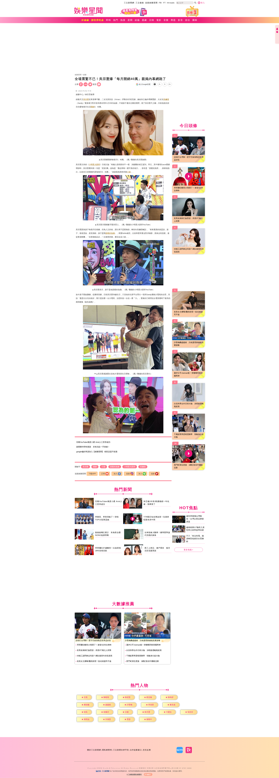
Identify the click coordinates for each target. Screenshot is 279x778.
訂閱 (103, 474)
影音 (180, 20)
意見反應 (147, 750)
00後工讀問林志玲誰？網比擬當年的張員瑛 (94, 656)
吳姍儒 (166, 99)
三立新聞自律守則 (121, 750)
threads (171, 3)
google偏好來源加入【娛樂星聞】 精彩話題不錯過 (96, 452)
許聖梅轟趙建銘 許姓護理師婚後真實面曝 (142, 640)
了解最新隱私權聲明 (135, 774)
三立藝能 (140, 3)
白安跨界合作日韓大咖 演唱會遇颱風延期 (144, 650)
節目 (187, 20)
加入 (115, 474)
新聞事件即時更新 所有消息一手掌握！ (93, 447)
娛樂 (84, 74)
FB (160, 3)
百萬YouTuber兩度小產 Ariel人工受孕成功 (93, 442)
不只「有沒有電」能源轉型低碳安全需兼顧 (195, 538)
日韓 (151, 20)
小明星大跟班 (94, 165)
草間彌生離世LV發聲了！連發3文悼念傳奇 (94, 645)
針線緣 (85, 20)
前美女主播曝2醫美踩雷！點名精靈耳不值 (94, 661)
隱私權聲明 (107, 750)
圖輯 (194, 20)
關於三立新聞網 (94, 750)
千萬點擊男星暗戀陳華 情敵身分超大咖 (143, 656)
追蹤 (128, 474)
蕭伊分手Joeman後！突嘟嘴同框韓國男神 (143, 645)
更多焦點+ (188, 550)
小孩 (129, 172)
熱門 (115, 20)
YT (164, 3)
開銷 (92, 107)
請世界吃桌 (97, 20)
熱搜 (122, 20)
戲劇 (144, 20)
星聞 (130, 20)
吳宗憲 (86, 99)
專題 (173, 20)
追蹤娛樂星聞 (151, 3)
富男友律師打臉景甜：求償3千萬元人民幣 (94, 650)
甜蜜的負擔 (110, 233)
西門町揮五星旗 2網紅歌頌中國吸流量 (142, 661)
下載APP (92, 474)
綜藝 (137, 20)
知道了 (149, 774)
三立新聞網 (129, 3)
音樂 (166, 20)
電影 (158, 20)
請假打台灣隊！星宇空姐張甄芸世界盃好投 (93, 640)
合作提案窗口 (136, 750)
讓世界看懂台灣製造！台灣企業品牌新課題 (195, 519)
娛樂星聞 (78, 74)
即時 (108, 20)
